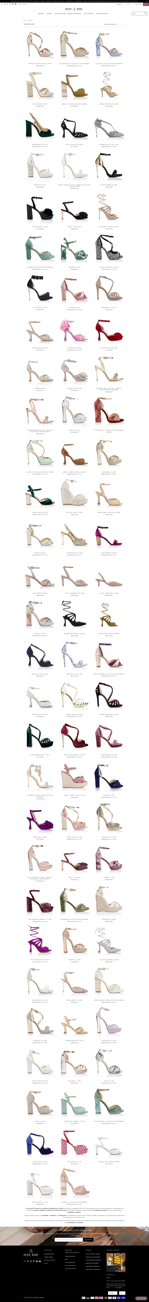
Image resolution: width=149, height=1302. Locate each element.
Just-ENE (30, 1297)
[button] (42, 14)
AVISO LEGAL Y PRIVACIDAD (93, 1269)
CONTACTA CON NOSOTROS (93, 1257)
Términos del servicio (70, 1265)
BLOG (66, 1259)
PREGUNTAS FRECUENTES (92, 1263)
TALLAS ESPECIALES (70, 1262)
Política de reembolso (70, 1268)
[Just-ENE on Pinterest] (10, 4)
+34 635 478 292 (22, 4)
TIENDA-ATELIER (48, 1257)
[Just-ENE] (74, 9)
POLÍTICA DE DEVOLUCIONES (93, 1260)
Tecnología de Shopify (38, 1297)
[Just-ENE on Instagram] (7, 4)
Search (46, 1263)
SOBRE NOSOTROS (49, 1254)
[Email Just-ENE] (2, 4)
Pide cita (142, 1298)
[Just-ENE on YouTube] (15, 4)
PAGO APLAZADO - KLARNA (93, 1254)
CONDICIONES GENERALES (93, 1266)
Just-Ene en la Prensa (49, 1260)
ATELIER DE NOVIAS (70, 1256)
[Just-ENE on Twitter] (13, 4)
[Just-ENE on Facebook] (4, 4)
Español (119, 4)
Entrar (139, 4)
